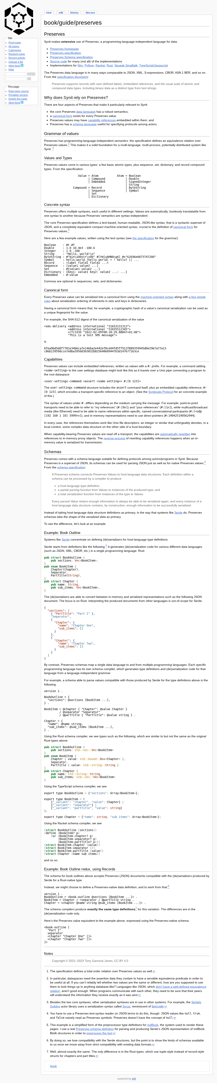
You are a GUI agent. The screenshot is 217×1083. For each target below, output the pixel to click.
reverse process (114, 438)
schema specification (71, 467)
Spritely (196, 1002)
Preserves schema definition (95, 1029)
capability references (102, 120)
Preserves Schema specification (71, 57)
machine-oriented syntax (157, 297)
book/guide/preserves (73, 22)
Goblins (55, 1006)
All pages (13, 46)
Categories (14, 50)
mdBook (152, 1025)
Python (89, 65)
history (74, 12)
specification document (72, 77)
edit (61, 12)
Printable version (18, 95)
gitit (134, 1078)
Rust (110, 65)
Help (11, 69)
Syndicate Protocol (160, 391)
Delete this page (17, 98)
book (53, 1066)
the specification (143, 238)
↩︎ (154, 971)
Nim (80, 65)
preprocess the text (99, 1033)
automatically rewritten (175, 434)
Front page (14, 42)
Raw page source (18, 91)
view (48, 12)
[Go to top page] (18, 34)
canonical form (62, 116)
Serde (178, 512)
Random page (16, 54)
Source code (58, 61)
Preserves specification (65, 53)
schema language (85, 124)
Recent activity (16, 57)
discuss (90, 12)
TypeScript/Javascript (153, 65)
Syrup (126, 1006)
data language (86, 111)
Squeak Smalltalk (126, 65)
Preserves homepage (64, 49)
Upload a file (15, 61)
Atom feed (14, 65)
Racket (100, 65)
